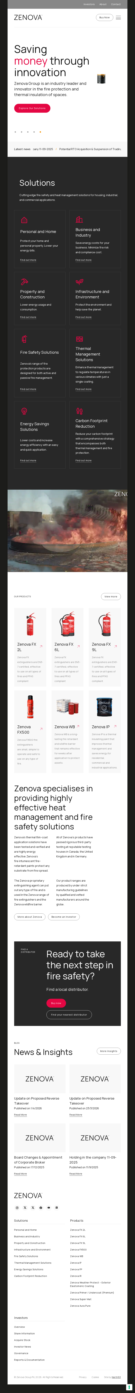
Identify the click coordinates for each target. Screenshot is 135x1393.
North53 (116, 1377)
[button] (15, 132)
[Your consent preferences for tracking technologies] (129, 1387)
